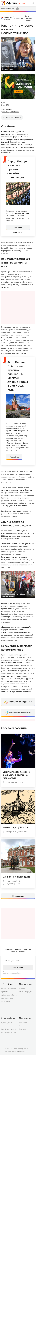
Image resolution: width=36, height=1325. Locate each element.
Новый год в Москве (8, 1029)
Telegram (22, 1029)
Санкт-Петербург (25, 992)
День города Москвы (8, 1032)
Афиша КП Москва (8, 18)
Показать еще (18, 896)
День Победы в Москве (28, 18)
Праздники (18, 18)
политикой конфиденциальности (12, 973)
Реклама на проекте (8, 988)
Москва (22, 988)
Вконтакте (23, 1023)
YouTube (22, 1026)
